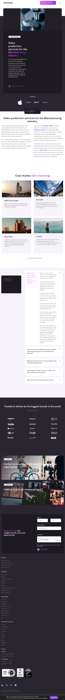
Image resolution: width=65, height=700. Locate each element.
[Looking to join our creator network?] (32, 493)
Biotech (3, 576)
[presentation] (49, 539)
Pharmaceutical (5, 592)
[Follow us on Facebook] (11, 685)
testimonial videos (39, 130)
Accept (54, 697)
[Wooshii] (8, 3)
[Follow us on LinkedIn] (2, 685)
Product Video (5, 613)
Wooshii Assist (5, 567)
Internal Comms (5, 606)
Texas (2, 633)
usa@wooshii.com (6, 663)
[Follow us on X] (7, 685)
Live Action (4, 608)
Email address (41, 525)
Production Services (6, 565)
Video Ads (4, 615)
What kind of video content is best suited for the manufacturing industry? (31, 278)
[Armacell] (48, 198)
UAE (2, 638)
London (3, 624)
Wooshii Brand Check (7, 563)
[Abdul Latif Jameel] (16, 198)
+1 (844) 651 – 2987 (6, 661)
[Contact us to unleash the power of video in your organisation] (32, 468)
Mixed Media (4, 610)
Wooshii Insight (5, 560)
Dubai (2, 640)
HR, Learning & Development (9, 588)
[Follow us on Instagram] (15, 685)
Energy (3, 581)
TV (2, 617)
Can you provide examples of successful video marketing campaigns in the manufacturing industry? (41, 351)
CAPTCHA (39, 534)
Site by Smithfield (17, 691)
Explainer (3, 604)
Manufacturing (5, 590)
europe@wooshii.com (7, 656)
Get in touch (43, 150)
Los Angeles (4, 627)
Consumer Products (6, 579)
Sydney (3, 644)
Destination (4, 602)
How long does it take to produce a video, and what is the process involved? (41, 371)
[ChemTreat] (16, 235)
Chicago (3, 631)
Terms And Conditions (13, 690)
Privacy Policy (4, 690)
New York (3, 629)
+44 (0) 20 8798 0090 (7, 653)
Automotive (4, 574)
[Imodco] (48, 235)
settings (45, 698)
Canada (3, 636)
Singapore (4, 642)
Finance (3, 585)
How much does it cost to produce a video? (40, 380)
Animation (4, 599)
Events (3, 583)
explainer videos (48, 126)
